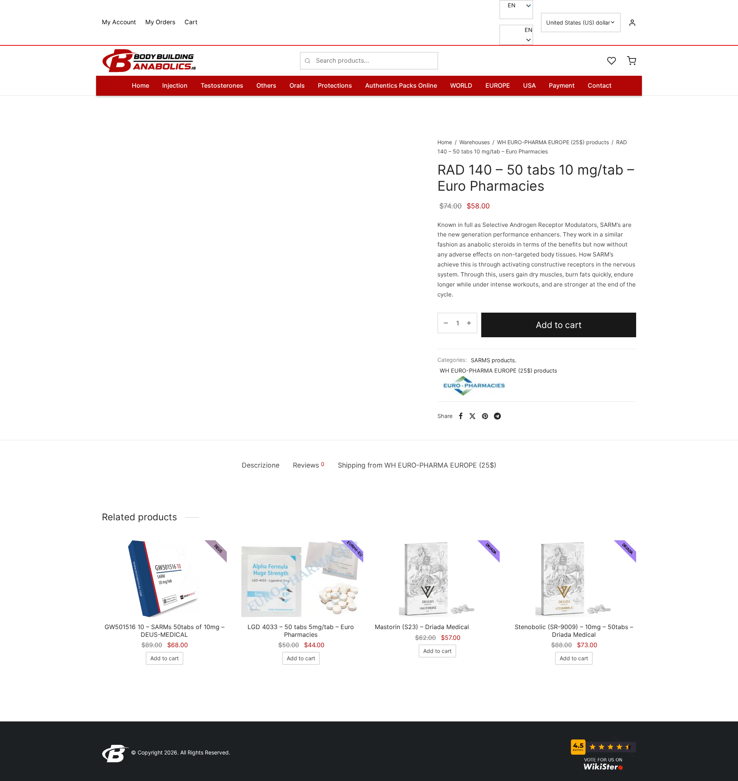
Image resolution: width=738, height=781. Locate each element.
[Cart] (631, 60)
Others (266, 85)
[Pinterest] (485, 416)
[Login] (632, 22)
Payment (562, 85)
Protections (335, 85)
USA (529, 85)
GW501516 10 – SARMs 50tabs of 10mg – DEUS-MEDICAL (164, 630)
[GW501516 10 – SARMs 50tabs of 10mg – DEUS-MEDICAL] (164, 578)
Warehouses (474, 142)
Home (140, 85)
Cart (191, 22)
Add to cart (559, 325)
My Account (119, 22)
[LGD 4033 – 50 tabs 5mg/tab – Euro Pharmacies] (300, 578)
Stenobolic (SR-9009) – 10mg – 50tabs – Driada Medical (574, 630)
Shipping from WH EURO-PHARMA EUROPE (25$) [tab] (417, 465)
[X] (472, 416)
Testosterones (222, 85)
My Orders (160, 22)
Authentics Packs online (401, 85)
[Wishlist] (612, 60)
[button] (516, 30)
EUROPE (497, 85)
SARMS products (493, 360)
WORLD (461, 85)
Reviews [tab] (308, 465)
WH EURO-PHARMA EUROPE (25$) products (553, 142)
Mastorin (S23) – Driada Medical (422, 627)
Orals (297, 85)
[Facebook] (460, 416)
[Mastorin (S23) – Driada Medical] (437, 578)
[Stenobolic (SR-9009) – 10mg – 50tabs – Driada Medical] (573, 578)
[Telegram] (497, 416)
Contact (600, 85)
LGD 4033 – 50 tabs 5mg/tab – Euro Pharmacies (301, 630)
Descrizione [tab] (260, 465)
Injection (175, 85)
